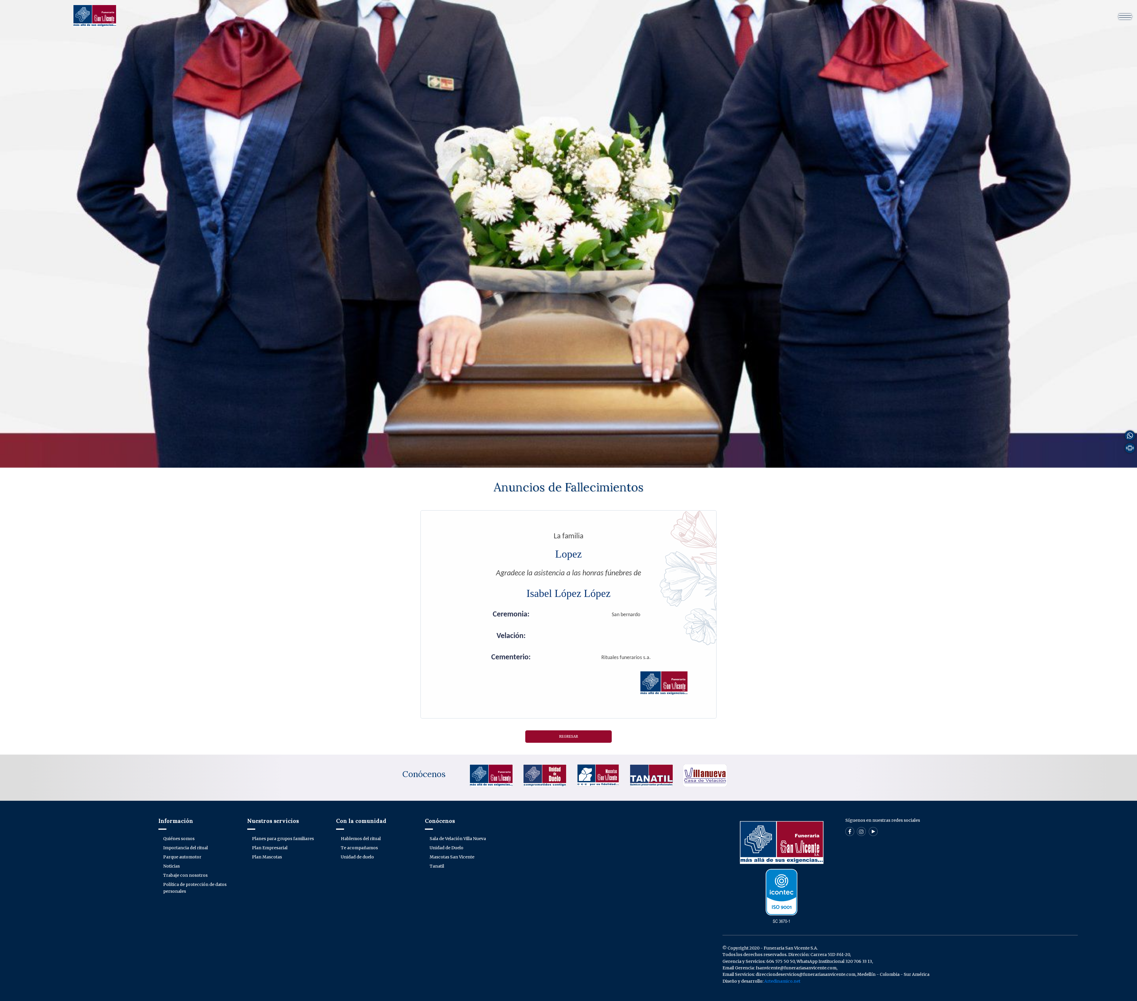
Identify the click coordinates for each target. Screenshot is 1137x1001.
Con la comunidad (850, 13)
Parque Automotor (800, 13)
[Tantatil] (651, 775)
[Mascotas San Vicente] (598, 775)
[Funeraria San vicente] (491, 775)
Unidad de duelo (357, 857)
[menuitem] (663, 13)
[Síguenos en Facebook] (849, 831)
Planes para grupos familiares (283, 838)
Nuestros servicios (750, 13)
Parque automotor (182, 857)
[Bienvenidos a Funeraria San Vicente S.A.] (94, 15)
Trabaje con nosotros (185, 875)
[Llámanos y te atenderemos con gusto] (1130, 448)
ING (935, 13)
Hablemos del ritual (361, 838)
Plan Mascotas (267, 857)
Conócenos (424, 774)
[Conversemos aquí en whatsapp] (1130, 435)
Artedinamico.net (782, 981)
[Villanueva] (705, 775)
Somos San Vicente (699, 13)
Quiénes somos (179, 838)
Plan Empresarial (270, 847)
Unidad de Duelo (446, 847)
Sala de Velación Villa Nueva (458, 838)
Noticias (171, 866)
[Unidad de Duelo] (544, 775)
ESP (918, 13)
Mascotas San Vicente (452, 857)
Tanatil (437, 866)
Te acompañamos (359, 847)
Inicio (663, 13)
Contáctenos (892, 13)
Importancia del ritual (185, 847)
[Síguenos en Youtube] (873, 831)
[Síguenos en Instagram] (861, 831)
